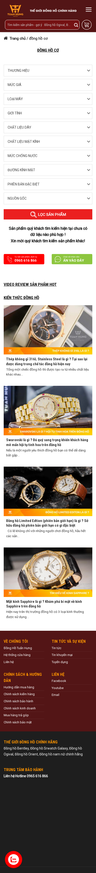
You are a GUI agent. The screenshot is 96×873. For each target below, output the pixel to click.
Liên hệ (9, 662)
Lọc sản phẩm (51, 214)
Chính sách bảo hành (18, 701)
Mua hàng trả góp (16, 715)
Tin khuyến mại (62, 655)
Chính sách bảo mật (18, 722)
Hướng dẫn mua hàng (19, 687)
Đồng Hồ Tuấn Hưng (18, 648)
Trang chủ (17, 38)
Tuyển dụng (60, 662)
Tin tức (56, 648)
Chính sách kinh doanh (20, 708)
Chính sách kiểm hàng (19, 694)
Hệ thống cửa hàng (17, 655)
